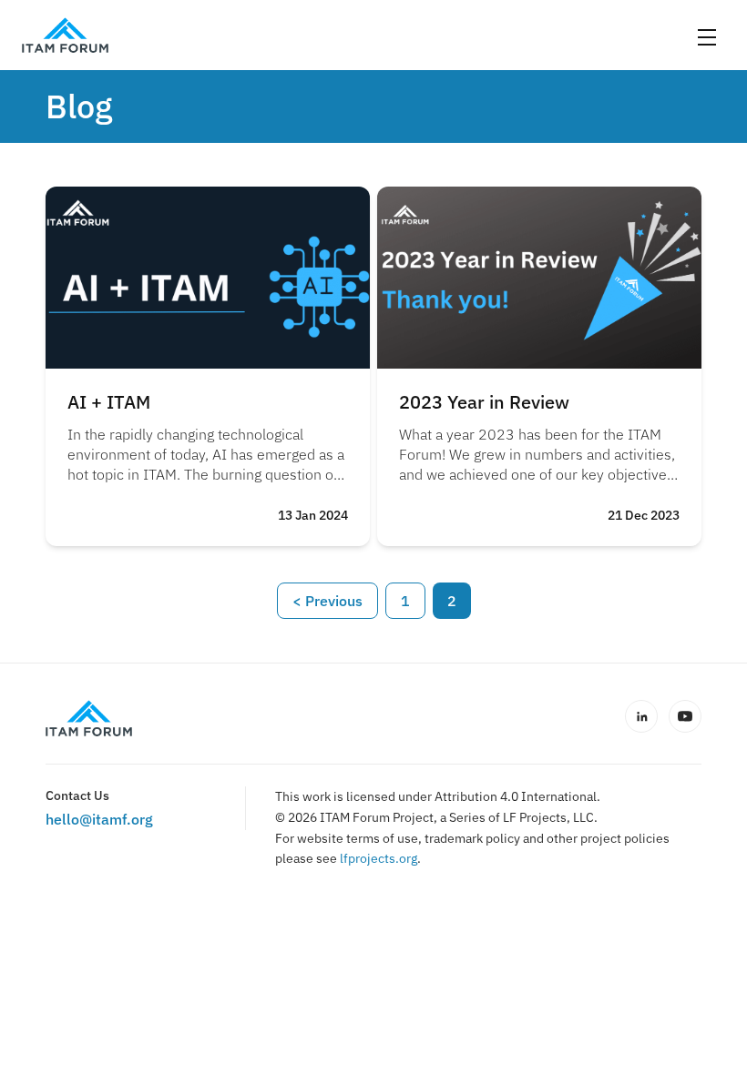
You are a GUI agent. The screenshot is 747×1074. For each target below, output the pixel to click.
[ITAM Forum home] (89, 718)
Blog (79, 106)
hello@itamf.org (99, 819)
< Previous (327, 601)
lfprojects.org (378, 858)
